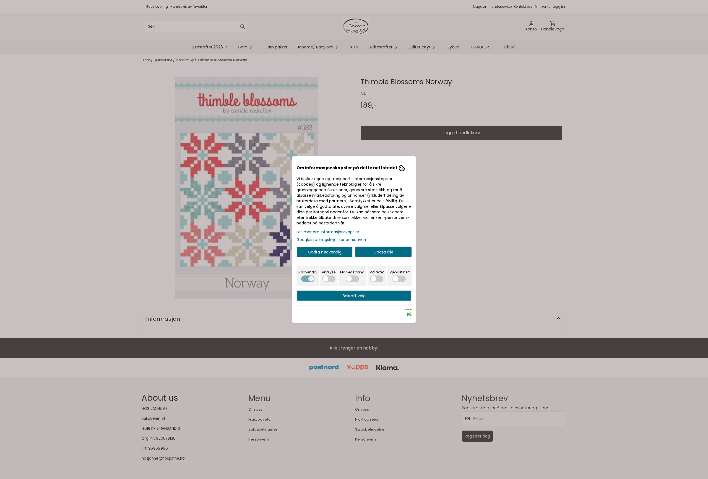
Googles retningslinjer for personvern (332, 239)
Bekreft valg (354, 295)
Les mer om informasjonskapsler (327, 231)
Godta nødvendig (325, 252)
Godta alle (384, 252)
